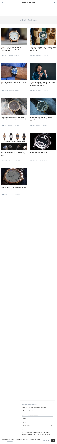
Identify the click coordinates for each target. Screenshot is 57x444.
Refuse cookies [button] (45, 440)
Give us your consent (28, 430)
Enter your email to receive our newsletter (34, 407)
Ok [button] (53, 440)
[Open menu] (54, 2)
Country (24, 422)
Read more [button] (10, 441)
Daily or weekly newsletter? (30, 415)
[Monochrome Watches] (28, 2)
